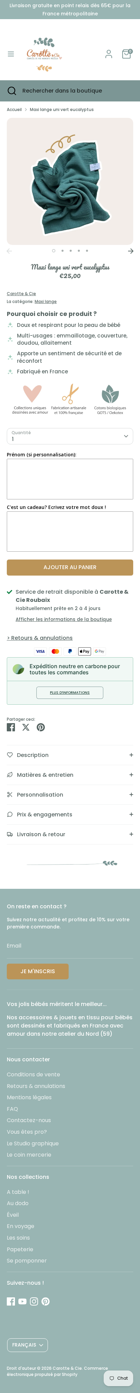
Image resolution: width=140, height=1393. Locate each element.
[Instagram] (34, 1301)
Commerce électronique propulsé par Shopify (57, 1371)
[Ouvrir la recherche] (11, 91)
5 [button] (87, 251)
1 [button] (53, 250)
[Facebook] (11, 1301)
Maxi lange (46, 301)
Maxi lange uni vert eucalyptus (62, 109)
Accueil (14, 109)
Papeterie (20, 1249)
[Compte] (109, 51)
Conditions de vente (33, 1074)
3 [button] (71, 251)
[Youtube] (22, 1301)
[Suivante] (130, 251)
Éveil (13, 1215)
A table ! (18, 1192)
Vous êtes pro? (27, 1132)
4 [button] (79, 251)
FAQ (12, 1109)
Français (24, 1344)
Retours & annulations (36, 1086)
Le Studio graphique (33, 1143)
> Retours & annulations (40, 638)
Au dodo (18, 1203)
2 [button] (63, 251)
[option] (70, 181)
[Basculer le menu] (11, 54)
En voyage (20, 1226)
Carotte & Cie (21, 293)
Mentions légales (29, 1097)
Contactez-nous (29, 1120)
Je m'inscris (37, 971)
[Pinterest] (45, 1301)
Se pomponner (27, 1261)
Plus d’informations (70, 692)
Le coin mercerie (29, 1155)
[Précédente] (9, 251)
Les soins (18, 1238)
